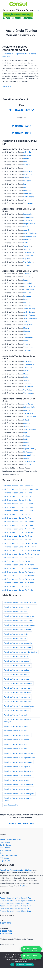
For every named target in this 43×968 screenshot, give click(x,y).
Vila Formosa (28, 387)
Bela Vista (27, 155)
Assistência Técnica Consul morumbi (17, 665)
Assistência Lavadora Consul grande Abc (17, 486)
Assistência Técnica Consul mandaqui (17, 647)
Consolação (28, 171)
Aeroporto (27, 274)
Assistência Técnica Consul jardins (16, 607)
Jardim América (29, 309)
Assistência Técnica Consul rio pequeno (18, 776)
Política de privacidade (8, 856)
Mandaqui (27, 240)
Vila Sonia (27, 465)
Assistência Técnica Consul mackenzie (18, 643)
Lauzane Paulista (29, 236)
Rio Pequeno (28, 452)
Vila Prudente (28, 393)
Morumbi (26, 331)
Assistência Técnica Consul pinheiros (17, 740)
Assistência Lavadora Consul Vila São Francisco (20, 547)
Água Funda (27, 277)
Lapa (25, 433)
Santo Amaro (28, 338)
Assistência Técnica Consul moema (16, 661)
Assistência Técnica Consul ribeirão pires (18, 771)
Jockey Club (28, 325)
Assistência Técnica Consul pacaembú (18, 688)
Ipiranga (26, 299)
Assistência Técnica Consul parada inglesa (19, 706)
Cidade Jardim (28, 290)
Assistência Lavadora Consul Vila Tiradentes (19, 529)
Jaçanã (26, 230)
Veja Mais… (24, 886)
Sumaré (26, 458)
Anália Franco (28, 364)
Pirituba (26, 445)
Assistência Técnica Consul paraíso (16, 710)
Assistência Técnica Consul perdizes (17, 735)
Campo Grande (29, 286)
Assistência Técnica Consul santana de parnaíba (18, 799)
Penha (25, 377)
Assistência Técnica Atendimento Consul (15, 48)
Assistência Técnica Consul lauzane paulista (20, 625)
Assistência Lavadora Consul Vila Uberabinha (19, 522)
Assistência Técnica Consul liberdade (17, 629)
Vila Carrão (27, 384)
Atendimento (5, 848)
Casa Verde (27, 220)
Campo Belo (28, 283)
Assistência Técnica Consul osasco (16, 679)
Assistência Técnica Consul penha (16, 731)
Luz (24, 184)
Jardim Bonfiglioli (29, 429)
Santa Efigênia (28, 197)
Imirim (25, 227)
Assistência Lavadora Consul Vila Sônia (17, 536)
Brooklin (26, 280)
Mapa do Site (5, 861)
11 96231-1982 (21, 133)
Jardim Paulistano (30, 318)
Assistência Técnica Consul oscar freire (18, 683)
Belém (25, 371)
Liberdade (27, 181)
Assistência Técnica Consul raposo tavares (19, 758)
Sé (24, 200)
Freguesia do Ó (29, 224)
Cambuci (26, 165)
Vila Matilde (27, 390)
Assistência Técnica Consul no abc (16, 674)
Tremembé (27, 246)
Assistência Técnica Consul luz (15, 638)
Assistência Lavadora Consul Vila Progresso (18, 572)
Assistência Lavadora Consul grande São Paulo (20, 489)
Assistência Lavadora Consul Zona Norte (17, 504)
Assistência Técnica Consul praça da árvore (19, 753)
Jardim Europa (28, 312)
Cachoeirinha (28, 217)
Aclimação (27, 152)
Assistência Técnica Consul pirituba (16, 749)
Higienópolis (28, 174)
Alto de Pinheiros (29, 417)
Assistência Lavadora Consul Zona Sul (16, 500)
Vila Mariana (27, 350)
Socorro (26, 344)
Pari (24, 187)
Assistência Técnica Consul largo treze (18, 620)
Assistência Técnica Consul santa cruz (17, 789)
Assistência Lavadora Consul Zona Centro (18, 496)
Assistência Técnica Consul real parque (18, 762)
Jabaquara (27, 306)
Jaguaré (26, 423)
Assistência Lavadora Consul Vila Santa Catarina (20, 554)
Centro (26, 168)
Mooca (26, 374)
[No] (40, 960)
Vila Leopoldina (29, 461)
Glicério (26, 178)
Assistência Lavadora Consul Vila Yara (16, 518)
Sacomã (26, 334)
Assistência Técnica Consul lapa (15, 611)
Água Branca (28, 404)
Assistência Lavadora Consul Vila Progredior (19, 576)
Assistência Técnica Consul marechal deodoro (20, 652)
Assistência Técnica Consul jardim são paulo (20, 603)
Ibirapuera (27, 293)
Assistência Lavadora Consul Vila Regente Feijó (20, 568)
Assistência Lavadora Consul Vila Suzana (17, 532)
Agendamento (5, 850)
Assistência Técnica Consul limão (16, 634)
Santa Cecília (28, 194)
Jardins (26, 322)
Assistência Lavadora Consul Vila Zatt (16, 514)
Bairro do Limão (29, 407)
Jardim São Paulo (29, 233)
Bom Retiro (27, 158)
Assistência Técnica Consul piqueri (16, 744)
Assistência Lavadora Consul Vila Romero (18, 561)
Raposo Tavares (29, 449)
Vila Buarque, (28, 203)
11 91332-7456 (21, 126)
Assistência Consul (9, 54)
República (27, 190)
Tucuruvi (26, 249)
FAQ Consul (4, 858)
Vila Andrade (28, 347)
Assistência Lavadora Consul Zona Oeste (17, 507)
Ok (12, 965)
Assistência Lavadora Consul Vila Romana (18, 565)
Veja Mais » (6, 86)
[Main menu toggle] (38, 10)
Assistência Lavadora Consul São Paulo (17, 493)
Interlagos (27, 296)
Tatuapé (26, 380)
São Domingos (28, 455)
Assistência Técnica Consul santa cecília (18, 785)
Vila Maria (27, 259)
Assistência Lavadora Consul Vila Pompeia (18, 579)
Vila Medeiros (28, 262)
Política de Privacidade (25, 965)
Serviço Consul (5, 845)
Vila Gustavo (28, 256)
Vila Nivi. (26, 265)
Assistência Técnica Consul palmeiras (17, 692)
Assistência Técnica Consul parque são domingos (18, 720)
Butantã (26, 420)
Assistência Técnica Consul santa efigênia (19, 794)
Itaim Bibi (26, 302)
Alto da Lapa (28, 413)
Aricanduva (27, 368)
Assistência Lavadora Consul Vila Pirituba (17, 590)
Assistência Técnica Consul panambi (17, 697)
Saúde (25, 341)
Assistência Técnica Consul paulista (16, 726)
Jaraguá (26, 426)
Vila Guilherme (28, 252)
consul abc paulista (11, 805)
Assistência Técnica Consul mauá (16, 656)
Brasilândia (27, 214)
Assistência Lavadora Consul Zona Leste (17, 511)
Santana (26, 243)
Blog (1, 853)
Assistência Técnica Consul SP (11, 840)
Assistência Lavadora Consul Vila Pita (16, 586)
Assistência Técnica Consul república (17, 767)
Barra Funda (27, 410)
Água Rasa (27, 361)
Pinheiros (26, 442)
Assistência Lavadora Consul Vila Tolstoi (17, 525)
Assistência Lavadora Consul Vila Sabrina (17, 558)
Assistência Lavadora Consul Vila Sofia (16, 540)
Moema (26, 328)
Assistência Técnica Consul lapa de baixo (19, 616)
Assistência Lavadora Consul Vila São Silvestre (19, 543)
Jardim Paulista (29, 315)
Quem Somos (5, 842)
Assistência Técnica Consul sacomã (16, 780)
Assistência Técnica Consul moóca (16, 670)
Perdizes (26, 436)
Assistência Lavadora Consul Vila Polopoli (18, 583)
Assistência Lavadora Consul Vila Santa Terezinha (21, 550)
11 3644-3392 (5, 923)
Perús (25, 439)
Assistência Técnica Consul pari (15, 715)
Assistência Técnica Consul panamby (17, 701)
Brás (25, 162)
